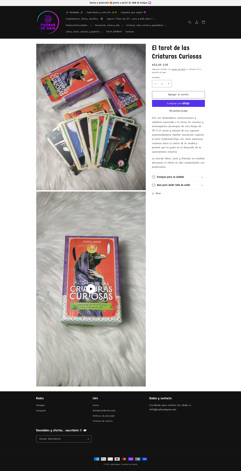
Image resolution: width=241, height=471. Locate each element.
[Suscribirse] (88, 439)
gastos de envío (178, 69)
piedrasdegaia (115, 464)
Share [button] (158, 193)
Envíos (96, 405)
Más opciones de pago (178, 110)
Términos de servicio (103, 421)
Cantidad (156, 77)
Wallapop (40, 405)
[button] (131, 19)
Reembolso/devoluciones (104, 410)
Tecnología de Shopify (129, 464)
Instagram (41, 410)
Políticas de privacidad (103, 416)
